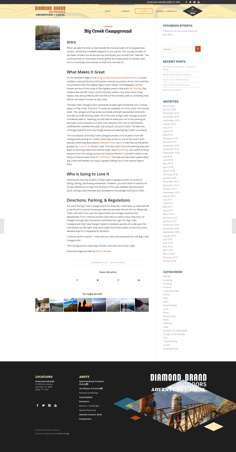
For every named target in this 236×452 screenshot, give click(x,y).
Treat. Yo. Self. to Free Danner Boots (176, 84)
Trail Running (170, 341)
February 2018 (170, 174)
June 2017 (168, 203)
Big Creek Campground (108, 31)
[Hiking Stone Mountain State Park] (56, 305)
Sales (165, 326)
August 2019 (169, 123)
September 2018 (171, 152)
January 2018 (169, 178)
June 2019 (168, 131)
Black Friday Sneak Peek (172, 89)
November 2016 (171, 228)
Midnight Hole (107, 142)
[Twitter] (190, 2)
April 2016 (168, 250)
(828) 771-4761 (173, 2)
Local (165, 308)
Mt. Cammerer (103, 157)
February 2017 (170, 217)
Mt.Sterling (122, 149)
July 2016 (167, 239)
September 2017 (171, 192)
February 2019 (170, 138)
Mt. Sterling (136, 88)
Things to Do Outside (174, 334)
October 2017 (170, 188)
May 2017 (168, 206)
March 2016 (169, 253)
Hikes (166, 301)
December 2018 (171, 145)
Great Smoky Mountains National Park (117, 77)
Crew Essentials (171, 290)
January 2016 (169, 260)
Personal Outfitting (88, 393)
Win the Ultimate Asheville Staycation (177, 74)
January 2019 (169, 141)
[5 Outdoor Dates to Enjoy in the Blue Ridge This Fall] (128, 305)
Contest (167, 287)
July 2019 (167, 127)
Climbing (167, 283)
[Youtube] (199, 2)
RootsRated (119, 262)
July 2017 (167, 199)
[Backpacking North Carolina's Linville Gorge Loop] (42, 305)
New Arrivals (169, 316)
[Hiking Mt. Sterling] (2, 226)
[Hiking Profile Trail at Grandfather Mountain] (71, 305)
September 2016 (171, 232)
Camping (108, 26)
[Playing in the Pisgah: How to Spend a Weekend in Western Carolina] (99, 305)
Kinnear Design (63, 433)
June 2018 (168, 159)
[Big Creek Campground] (47, 38)
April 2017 (168, 210)
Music (166, 312)
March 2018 (169, 170)
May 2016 (168, 246)
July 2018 (167, 156)
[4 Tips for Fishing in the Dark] (142, 305)
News (166, 319)
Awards (166, 276)
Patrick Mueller (103, 251)
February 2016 (170, 257)
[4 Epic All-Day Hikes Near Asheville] (85, 305)
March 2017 (169, 214)
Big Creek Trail (82, 146)
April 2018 (168, 167)
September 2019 (171, 120)
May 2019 (168, 134)
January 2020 (169, 109)
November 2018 (171, 149)
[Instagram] (194, 2)
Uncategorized (170, 348)
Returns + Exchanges (89, 405)
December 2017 (171, 181)
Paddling (167, 323)
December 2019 (171, 113)
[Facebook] (186, 2)
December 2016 (171, 224)
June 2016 (168, 242)
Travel (166, 344)
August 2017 (169, 196)
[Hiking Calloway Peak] (113, 305)
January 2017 (169, 221)
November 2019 (171, 116)
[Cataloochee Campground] (234, 226)
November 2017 (171, 185)
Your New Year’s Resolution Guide (176, 79)
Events (166, 294)
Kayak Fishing (170, 305)
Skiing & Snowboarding (175, 330)
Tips (165, 337)
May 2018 (168, 163)
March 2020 (169, 105)
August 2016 (169, 235)
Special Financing (87, 410)
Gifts (165, 298)
